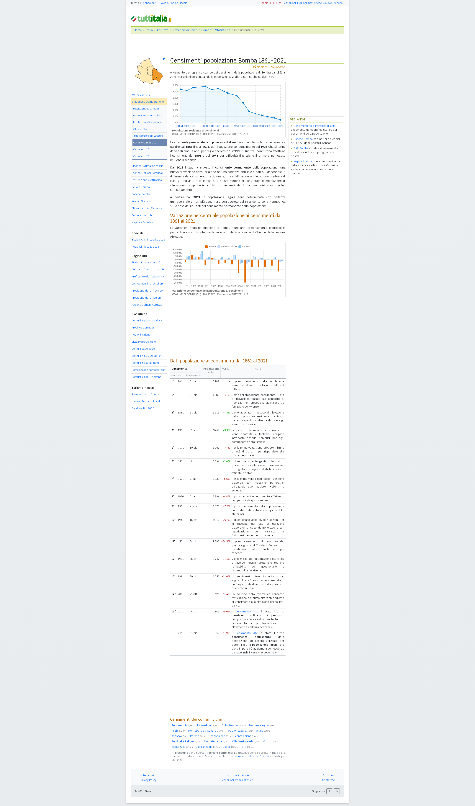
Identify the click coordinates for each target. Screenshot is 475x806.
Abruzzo (162, 30)
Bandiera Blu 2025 (143, 408)
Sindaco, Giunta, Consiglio (147, 166)
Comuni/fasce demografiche (148, 370)
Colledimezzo (234, 725)
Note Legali (147, 775)
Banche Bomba (141, 194)
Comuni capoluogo (143, 348)
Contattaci (328, 780)
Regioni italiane (141, 334)
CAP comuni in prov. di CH (147, 283)
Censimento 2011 (142, 156)
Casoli (230, 746)
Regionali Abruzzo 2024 (145, 246)
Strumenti (329, 775)
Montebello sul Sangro (205, 730)
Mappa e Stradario (143, 222)
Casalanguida (208, 746)
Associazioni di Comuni (146, 394)
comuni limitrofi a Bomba (252, 756)
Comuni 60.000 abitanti (147, 355)
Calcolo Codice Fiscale (173, 3)
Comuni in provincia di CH (147, 320)
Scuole (327, 3)
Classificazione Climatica (147, 208)
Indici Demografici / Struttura (148, 135)
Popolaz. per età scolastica (147, 122)
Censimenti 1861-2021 (145, 142)
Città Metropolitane (144, 341)
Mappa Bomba (303, 161)
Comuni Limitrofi (142, 215)
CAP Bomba (301, 148)
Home (138, 30)
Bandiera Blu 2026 (271, 3)
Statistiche (315, 3)
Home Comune (141, 94)
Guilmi (270, 741)
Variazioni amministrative (237, 780)
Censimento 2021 (142, 149)
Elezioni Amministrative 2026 (148, 239)
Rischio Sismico (141, 201)
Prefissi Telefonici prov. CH (148, 276)
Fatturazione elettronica (147, 180)
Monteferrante (216, 741)
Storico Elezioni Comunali (147, 173)
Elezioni (302, 3)
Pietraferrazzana (239, 730)
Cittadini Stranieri (142, 129)
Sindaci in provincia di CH (147, 262)
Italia (149, 30)
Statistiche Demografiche (148, 101)
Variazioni (290, 3)
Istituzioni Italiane (237, 775)
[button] (329, 791)
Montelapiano (246, 736)
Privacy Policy (148, 780)
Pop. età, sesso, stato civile (147, 115)
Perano (198, 736)
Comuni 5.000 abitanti (146, 377)
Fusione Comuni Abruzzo (147, 304)
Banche (338, 3)
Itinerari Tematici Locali (146, 401)
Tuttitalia (136, 3)
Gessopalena (220, 736)
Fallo (247, 746)
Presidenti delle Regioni (146, 297)
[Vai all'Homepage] (153, 18)
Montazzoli (182, 746)
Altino (263, 730)
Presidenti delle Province (147, 290)
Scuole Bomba (141, 187)
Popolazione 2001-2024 (146, 108)
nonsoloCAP (150, 3)
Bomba (206, 30)
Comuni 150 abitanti (145, 362)
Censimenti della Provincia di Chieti (315, 125)
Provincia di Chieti (184, 30)
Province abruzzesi (143, 327)
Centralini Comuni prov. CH (148, 269)
